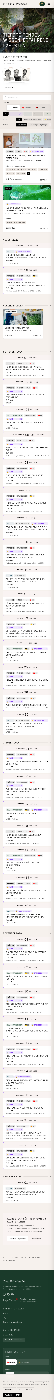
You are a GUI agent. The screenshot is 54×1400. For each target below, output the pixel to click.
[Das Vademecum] (28, 1300)
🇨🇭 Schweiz (26, 108)
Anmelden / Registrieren (17, 1238)
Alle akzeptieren (12, 1395)
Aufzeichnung (16, 114)
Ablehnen (9, 1389)
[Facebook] (8, 1294)
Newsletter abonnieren (14, 1340)
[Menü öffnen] (48, 4)
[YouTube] (12, 1294)
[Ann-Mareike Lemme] (16, 75)
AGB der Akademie (35, 1257)
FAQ (4, 1318)
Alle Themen (22, 124)
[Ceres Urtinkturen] (17, 4)
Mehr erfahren (36, 1238)
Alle (6, 114)
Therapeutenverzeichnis (12, 1322)
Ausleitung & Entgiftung (38, 124)
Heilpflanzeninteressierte (32, 119)
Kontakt (6, 1313)
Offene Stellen (8, 1335)
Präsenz (38, 114)
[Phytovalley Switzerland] (10, 1300)
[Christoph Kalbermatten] (24, 75)
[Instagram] (4, 1294)
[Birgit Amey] (8, 75)
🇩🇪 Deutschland (42, 108)
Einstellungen (25, 1389)
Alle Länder (13, 108)
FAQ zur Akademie (9, 1260)
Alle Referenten (10, 87)
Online (27, 114)
